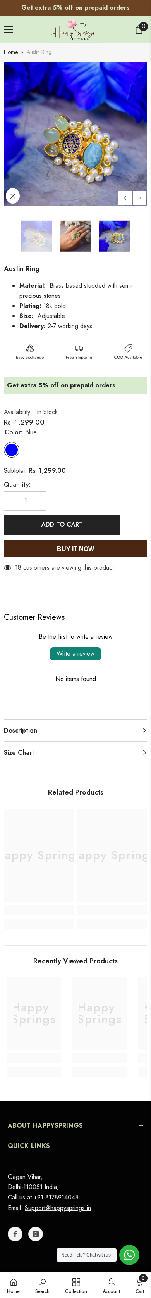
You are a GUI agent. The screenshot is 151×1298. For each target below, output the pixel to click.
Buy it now (75, 549)
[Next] (139, 198)
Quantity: (17, 484)
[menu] (8, 29)
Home (11, 52)
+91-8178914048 (56, 1197)
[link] (39, 910)
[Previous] (125, 198)
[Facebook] (15, 1234)
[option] (75, 8)
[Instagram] (35, 1234)
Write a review (75, 653)
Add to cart (62, 524)
